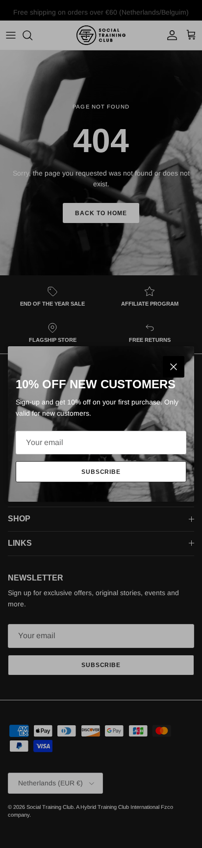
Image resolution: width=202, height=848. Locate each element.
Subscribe (101, 472)
